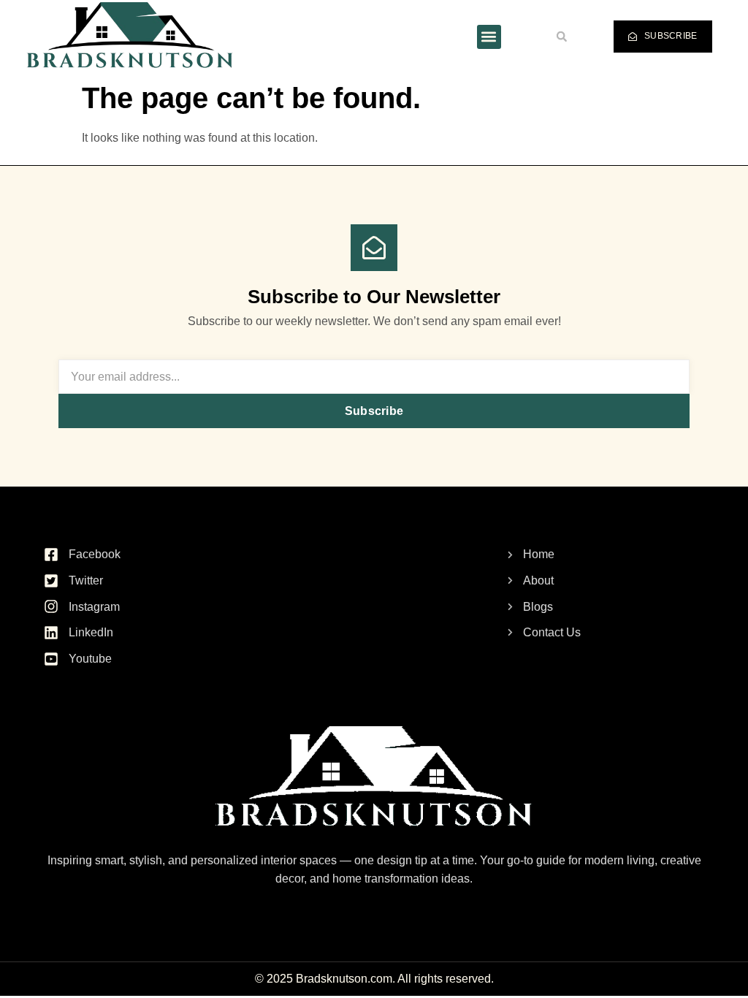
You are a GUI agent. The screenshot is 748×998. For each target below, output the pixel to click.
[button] (489, 37)
